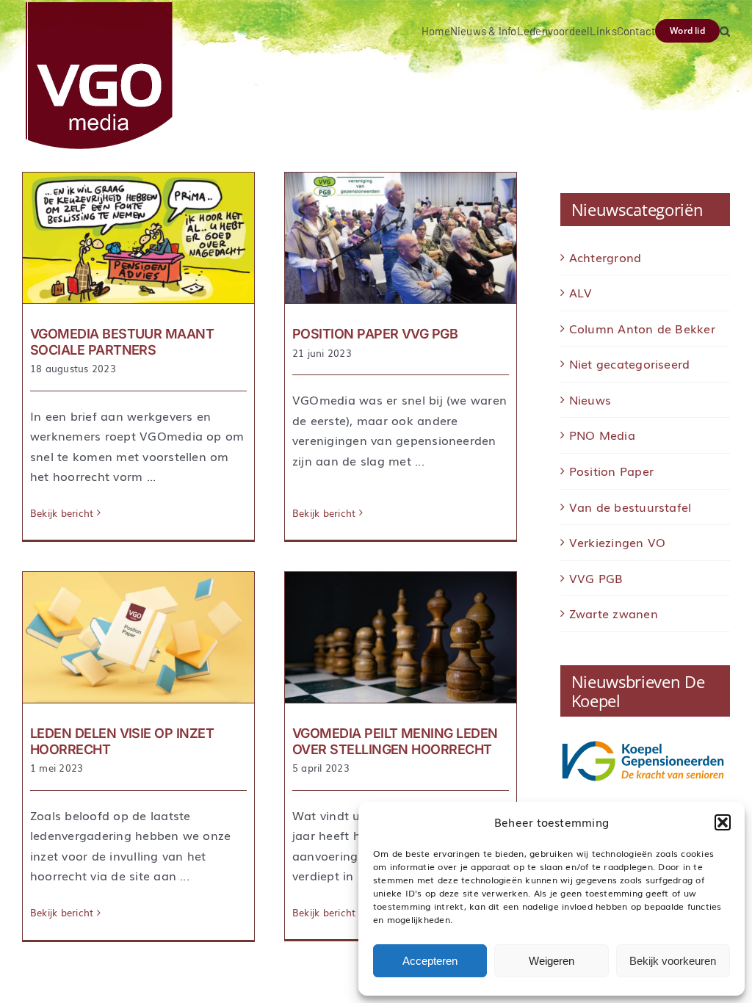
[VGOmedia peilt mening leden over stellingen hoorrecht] (400, 637)
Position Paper (611, 470)
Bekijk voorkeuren (672, 961)
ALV (581, 292)
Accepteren (430, 961)
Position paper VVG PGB (375, 333)
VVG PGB (596, 578)
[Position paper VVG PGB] (400, 238)
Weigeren (551, 961)
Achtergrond (605, 257)
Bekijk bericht (61, 513)
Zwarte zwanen (613, 613)
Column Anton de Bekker (642, 328)
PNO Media (602, 434)
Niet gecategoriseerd (629, 363)
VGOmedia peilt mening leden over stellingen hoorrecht (394, 741)
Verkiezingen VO (617, 542)
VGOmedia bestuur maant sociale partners (122, 342)
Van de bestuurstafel (630, 506)
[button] (722, 822)
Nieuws (590, 399)
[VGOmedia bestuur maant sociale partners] (138, 238)
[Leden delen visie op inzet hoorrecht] (138, 637)
